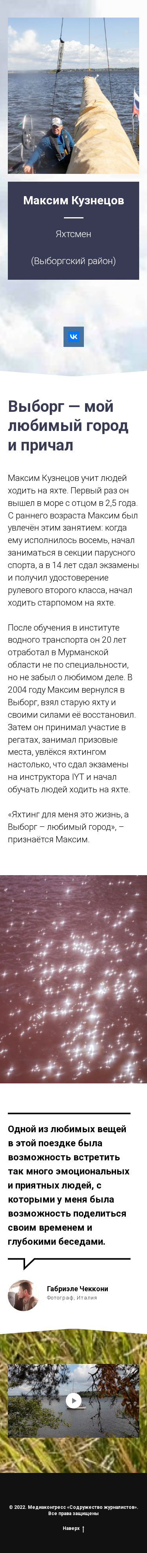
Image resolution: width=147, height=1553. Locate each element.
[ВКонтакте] (74, 337)
